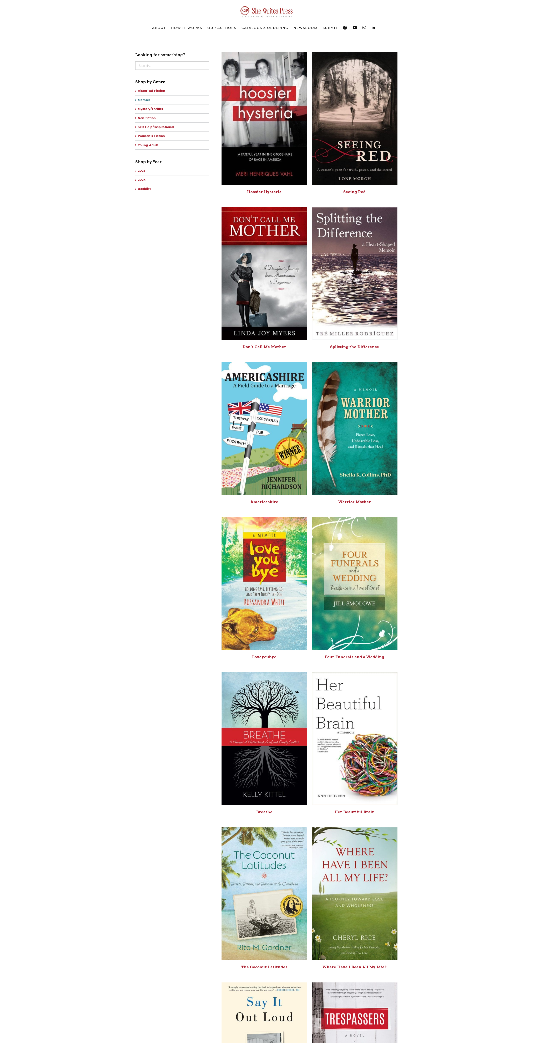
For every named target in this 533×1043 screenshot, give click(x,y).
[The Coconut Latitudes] (264, 893)
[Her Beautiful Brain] (354, 738)
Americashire (264, 501)
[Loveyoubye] (264, 583)
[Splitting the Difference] (354, 273)
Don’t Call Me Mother (264, 346)
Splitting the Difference (354, 346)
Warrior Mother (354, 501)
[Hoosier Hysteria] (264, 118)
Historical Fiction (151, 91)
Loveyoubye (264, 656)
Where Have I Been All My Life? (355, 966)
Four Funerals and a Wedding (354, 656)
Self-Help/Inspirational (156, 127)
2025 (141, 171)
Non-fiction (147, 118)
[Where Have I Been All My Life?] (354, 893)
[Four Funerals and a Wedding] (354, 583)
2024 (142, 180)
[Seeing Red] (354, 118)
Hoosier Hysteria (264, 191)
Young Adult (148, 145)
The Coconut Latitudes (264, 966)
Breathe (264, 811)
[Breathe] (264, 738)
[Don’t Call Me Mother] (264, 273)
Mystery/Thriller (150, 109)
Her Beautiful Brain (355, 811)
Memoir (144, 100)
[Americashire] (264, 428)
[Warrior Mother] (354, 428)
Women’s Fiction (151, 136)
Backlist (144, 189)
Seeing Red (354, 191)
